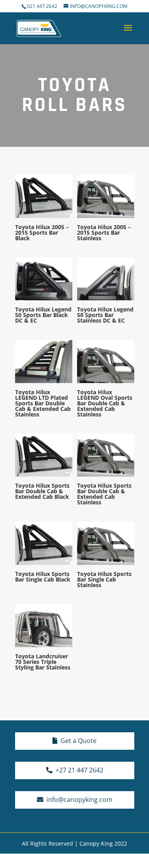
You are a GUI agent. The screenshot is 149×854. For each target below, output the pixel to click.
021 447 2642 (42, 6)
